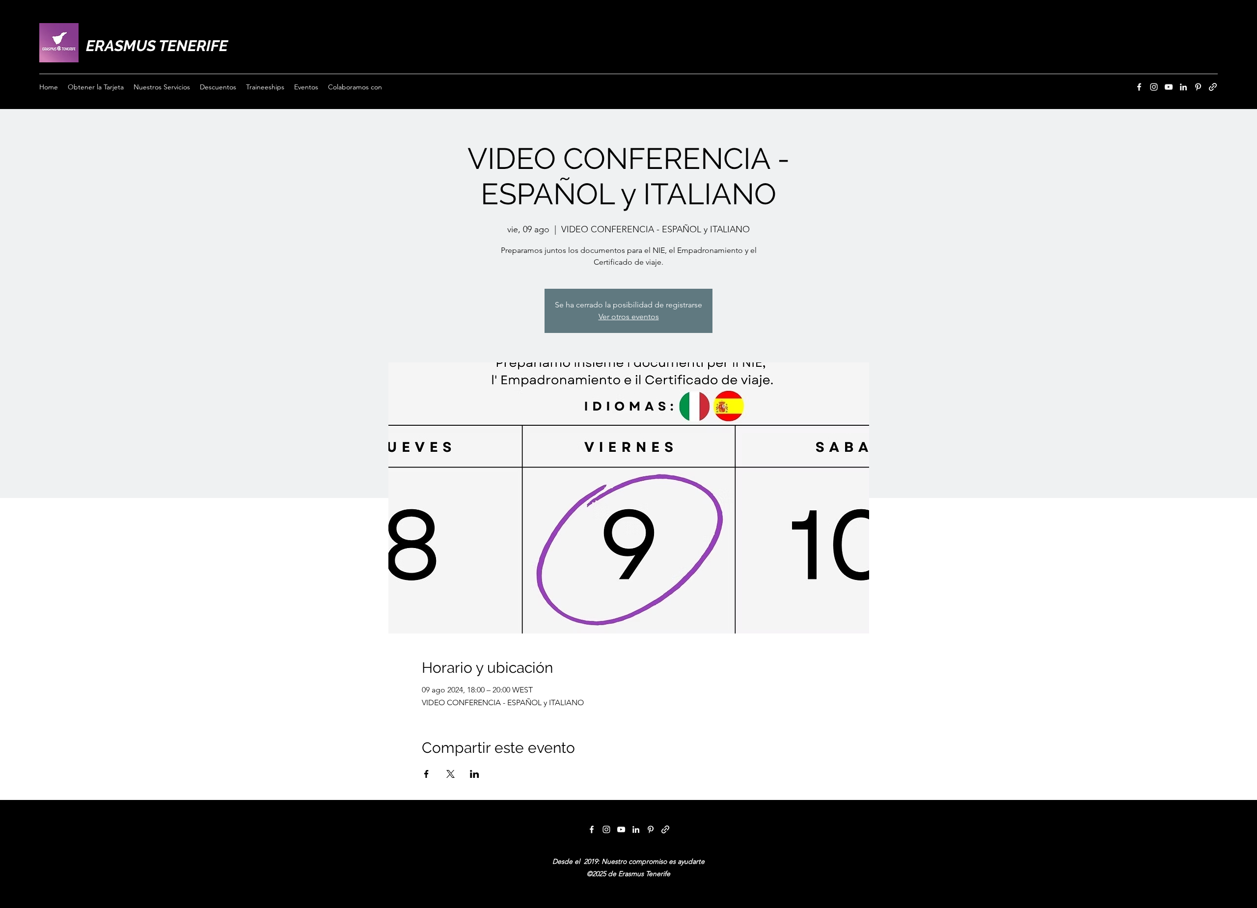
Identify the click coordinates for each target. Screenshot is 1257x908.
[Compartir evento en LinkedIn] (474, 774)
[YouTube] (1169, 87)
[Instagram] (1154, 87)
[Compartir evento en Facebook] (426, 774)
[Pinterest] (1198, 87)
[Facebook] (1139, 87)
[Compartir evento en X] (450, 774)
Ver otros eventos (629, 316)
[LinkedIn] (1183, 87)
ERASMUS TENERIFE (157, 46)
